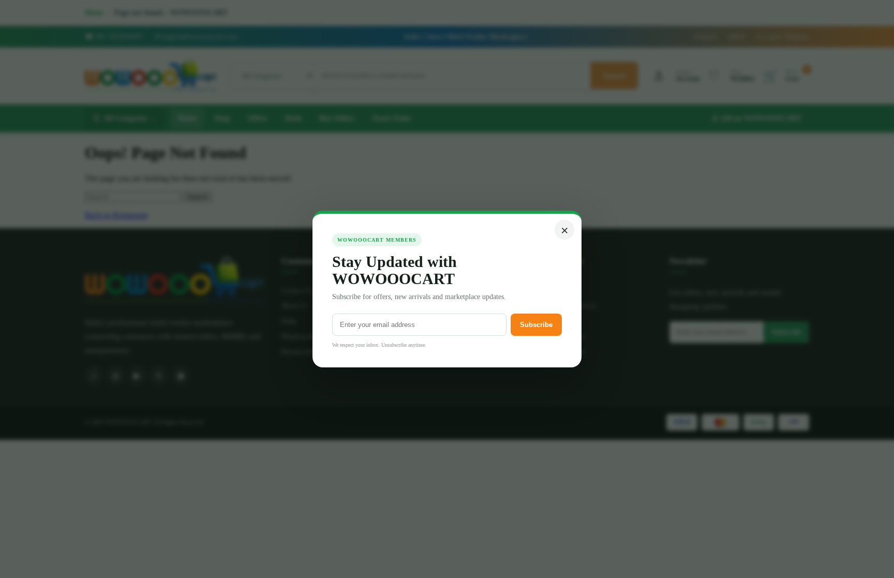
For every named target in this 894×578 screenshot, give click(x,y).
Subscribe (536, 325)
